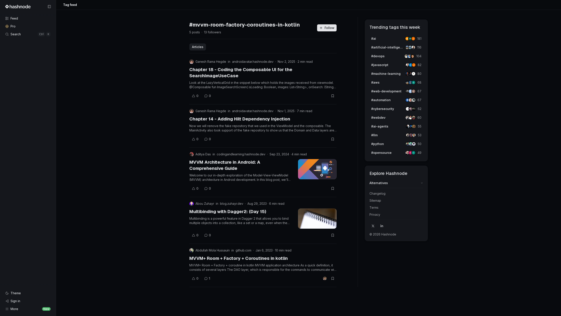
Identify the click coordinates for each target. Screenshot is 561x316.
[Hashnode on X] (372, 226)
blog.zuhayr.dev (231, 203)
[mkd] (414, 109)
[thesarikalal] (413, 74)
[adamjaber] (414, 135)
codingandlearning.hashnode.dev (241, 154)
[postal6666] (414, 126)
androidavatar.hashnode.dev (252, 61)
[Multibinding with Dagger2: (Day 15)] (317, 218)
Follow (329, 28)
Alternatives (378, 183)
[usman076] (413, 47)
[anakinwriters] (413, 100)
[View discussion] (325, 278)
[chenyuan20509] (413, 153)
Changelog (377, 193)
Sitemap (375, 200)
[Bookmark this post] (333, 96)
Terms (373, 207)
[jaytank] (414, 144)
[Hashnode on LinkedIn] (381, 226)
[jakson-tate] (412, 56)
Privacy (374, 214)
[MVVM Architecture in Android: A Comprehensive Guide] (317, 169)
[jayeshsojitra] (413, 38)
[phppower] (413, 117)
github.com (243, 250)
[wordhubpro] (413, 91)
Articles (197, 47)
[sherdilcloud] (413, 82)
